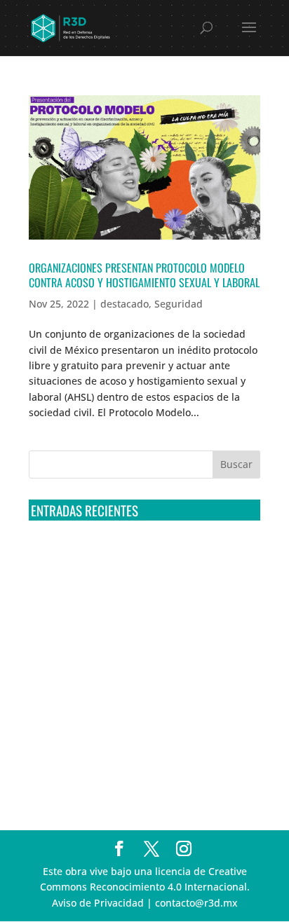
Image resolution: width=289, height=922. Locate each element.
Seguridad (178, 303)
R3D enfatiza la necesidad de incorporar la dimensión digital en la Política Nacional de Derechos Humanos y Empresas (131, 765)
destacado (124, 303)
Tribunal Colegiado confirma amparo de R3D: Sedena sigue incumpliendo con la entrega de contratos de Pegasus (137, 557)
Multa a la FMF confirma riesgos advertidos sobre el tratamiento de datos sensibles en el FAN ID (135, 610)
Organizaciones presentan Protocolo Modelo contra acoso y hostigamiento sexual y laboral (144, 275)
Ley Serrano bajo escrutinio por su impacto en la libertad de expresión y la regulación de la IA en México (143, 714)
